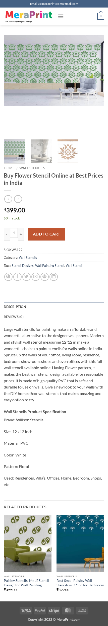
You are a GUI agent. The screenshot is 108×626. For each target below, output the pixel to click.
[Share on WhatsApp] (8, 277)
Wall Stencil (74, 266)
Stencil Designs (23, 266)
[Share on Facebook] (17, 277)
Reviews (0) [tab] (14, 317)
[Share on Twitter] (26, 277)
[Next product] (8, 199)
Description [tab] (15, 307)
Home (9, 168)
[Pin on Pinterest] (44, 277)
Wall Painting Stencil (49, 266)
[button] (61, 16)
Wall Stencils (32, 168)
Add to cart (47, 234)
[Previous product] (18, 199)
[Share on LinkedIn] (53, 277)
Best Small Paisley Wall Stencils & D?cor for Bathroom (80, 583)
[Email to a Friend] (35, 277)
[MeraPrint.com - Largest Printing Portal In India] (29, 16)
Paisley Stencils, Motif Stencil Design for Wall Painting (26, 583)
